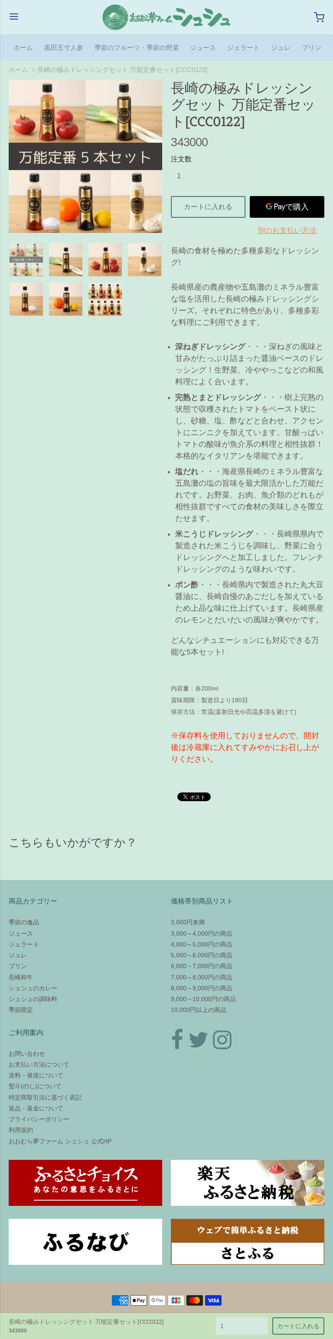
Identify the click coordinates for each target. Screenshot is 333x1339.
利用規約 (21, 1129)
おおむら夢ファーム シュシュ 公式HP (60, 1141)
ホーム (23, 47)
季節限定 (21, 1009)
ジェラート (243, 47)
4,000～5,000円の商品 (201, 944)
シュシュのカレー (33, 988)
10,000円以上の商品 (198, 1009)
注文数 (181, 159)
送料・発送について (36, 1075)
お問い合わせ (27, 1053)
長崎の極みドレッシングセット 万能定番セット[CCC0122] (122, 69)
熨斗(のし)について (35, 1086)
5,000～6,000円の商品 (201, 955)
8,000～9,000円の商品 (201, 988)
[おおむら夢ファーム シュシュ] (166, 17)
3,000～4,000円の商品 (201, 933)
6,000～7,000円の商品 (201, 966)
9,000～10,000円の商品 (203, 998)
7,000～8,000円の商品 (201, 977)
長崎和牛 (21, 977)
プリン (311, 47)
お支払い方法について (39, 1064)
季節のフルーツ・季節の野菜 (137, 47)
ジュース (203, 47)
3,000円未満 (188, 922)
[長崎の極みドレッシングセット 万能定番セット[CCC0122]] (85, 156)
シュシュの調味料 (33, 998)
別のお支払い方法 (287, 230)
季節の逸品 (24, 922)
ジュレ (281, 47)
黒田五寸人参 (63, 47)
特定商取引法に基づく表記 (45, 1097)
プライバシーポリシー (39, 1119)
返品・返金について (36, 1108)
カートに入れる (208, 206)
